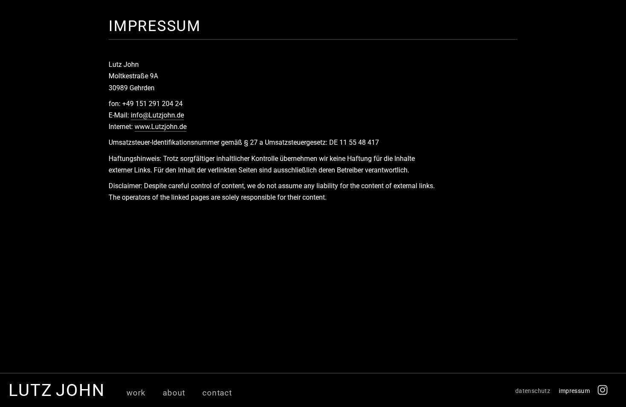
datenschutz (533, 390)
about (174, 393)
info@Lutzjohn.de (157, 115)
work (136, 393)
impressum (574, 390)
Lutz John (57, 390)
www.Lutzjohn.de (161, 127)
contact (217, 393)
